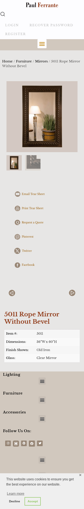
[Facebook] (32, 444)
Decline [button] (14, 501)
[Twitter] (40, 443)
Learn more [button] (15, 493)
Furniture (24, 61)
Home (7, 61)
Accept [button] (33, 501)
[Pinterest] (24, 443)
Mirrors (41, 61)
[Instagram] (8, 443)
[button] (42, 43)
